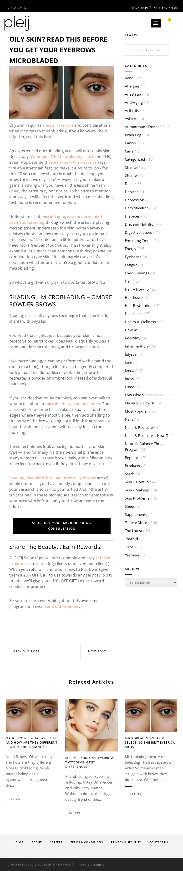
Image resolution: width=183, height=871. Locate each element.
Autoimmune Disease (143, 126)
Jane (128, 362)
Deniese (131, 191)
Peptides (132, 457)
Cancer (131, 143)
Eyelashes (133, 256)
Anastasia (133, 94)
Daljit (129, 183)
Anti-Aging (134, 102)
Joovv (129, 378)
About (37, 842)
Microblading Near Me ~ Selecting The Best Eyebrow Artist (150, 742)
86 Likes (74, 813)
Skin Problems (137, 498)
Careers (56, 842)
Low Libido (144, 394)
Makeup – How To (140, 403)
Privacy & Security (126, 842)
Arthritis (132, 110)
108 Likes (134, 793)
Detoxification (137, 208)
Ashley (130, 118)
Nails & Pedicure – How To (147, 435)
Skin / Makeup (137, 490)
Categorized (135, 159)
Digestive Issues (138, 232)
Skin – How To (137, 481)
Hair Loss (133, 297)
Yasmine (132, 555)
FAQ (154, 8)
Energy (131, 248)
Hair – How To (137, 289)
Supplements (136, 514)
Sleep (129, 506)
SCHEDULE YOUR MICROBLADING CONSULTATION (61, 526)
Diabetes (132, 216)
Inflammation (136, 346)
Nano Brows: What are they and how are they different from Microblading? (31, 742)
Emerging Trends (139, 240)
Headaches (134, 313)
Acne (129, 78)
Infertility (132, 338)
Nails (129, 419)
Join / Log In (140, 8)
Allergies (132, 86)
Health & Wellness (140, 321)
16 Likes (14, 799)
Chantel (131, 167)
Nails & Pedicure (139, 427)
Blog (19, 842)
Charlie (131, 175)
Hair (128, 281)
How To (131, 329)
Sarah (130, 473)
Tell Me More (136, 522)
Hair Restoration (139, 305)
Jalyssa (130, 354)
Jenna (129, 370)
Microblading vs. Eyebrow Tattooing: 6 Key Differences (89, 762)
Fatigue (131, 264)
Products (132, 465)
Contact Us (169, 8)
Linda (129, 386)
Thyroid (131, 538)
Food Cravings (137, 273)
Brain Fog (133, 134)
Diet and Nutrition (140, 224)
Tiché (129, 546)
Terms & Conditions (87, 842)
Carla (129, 151)
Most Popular (136, 411)
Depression (134, 199)
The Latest (133, 530)
